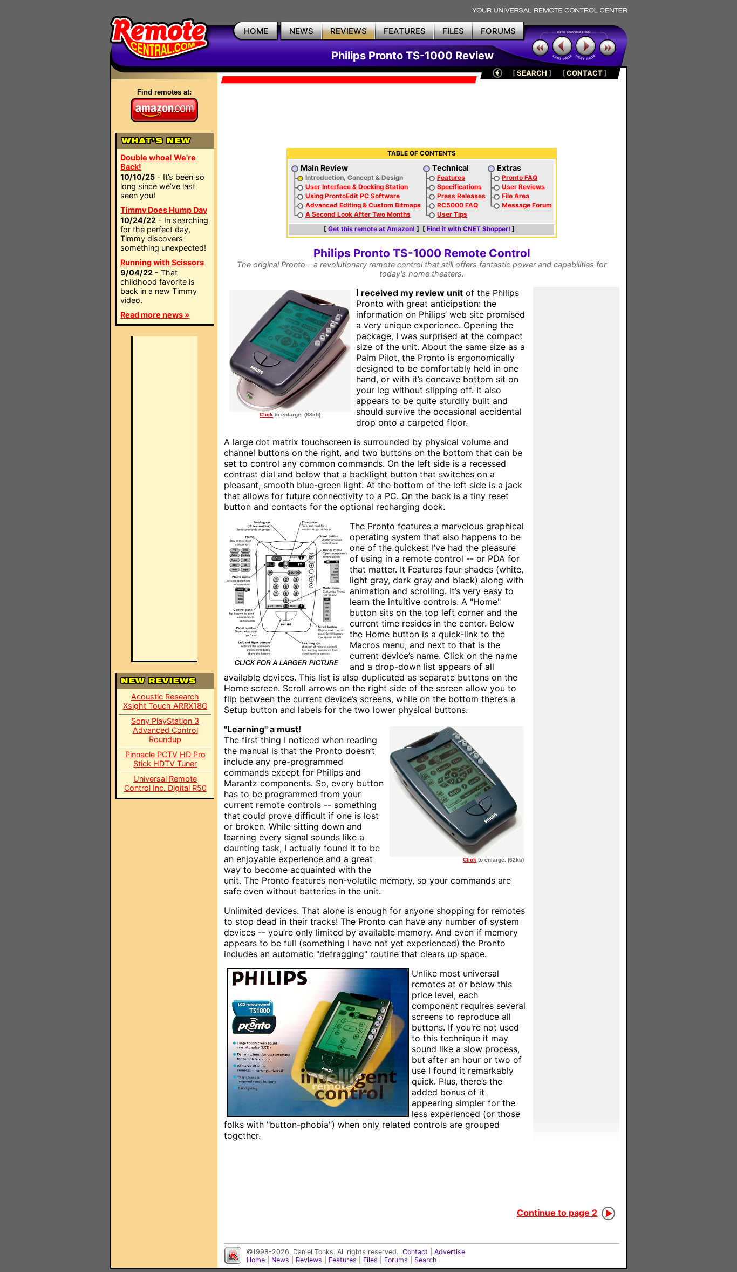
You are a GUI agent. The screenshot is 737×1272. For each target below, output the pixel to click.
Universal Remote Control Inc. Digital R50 (165, 783)
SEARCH (532, 73)
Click (266, 415)
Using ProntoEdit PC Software (352, 196)
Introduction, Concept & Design (354, 177)
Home (256, 1260)
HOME (256, 31)
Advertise (449, 1252)
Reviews (309, 1260)
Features (451, 177)
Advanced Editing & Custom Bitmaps (363, 205)
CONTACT (585, 73)
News (280, 1260)
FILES (453, 31)
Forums (396, 1260)
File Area (515, 196)
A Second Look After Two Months (358, 214)
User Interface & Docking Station (356, 187)
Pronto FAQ (519, 177)
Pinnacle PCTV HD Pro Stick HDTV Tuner (165, 759)
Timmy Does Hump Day (163, 209)
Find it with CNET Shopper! (468, 229)
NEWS (301, 31)
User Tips (452, 214)
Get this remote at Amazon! (371, 229)
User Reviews (523, 187)
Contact (415, 1252)
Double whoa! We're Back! (158, 162)
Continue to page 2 (557, 1212)
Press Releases (461, 196)
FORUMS (498, 31)
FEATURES (405, 31)
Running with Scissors (162, 262)
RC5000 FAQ (457, 205)
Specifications (459, 187)
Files (370, 1260)
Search (425, 1260)
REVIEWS (348, 31)
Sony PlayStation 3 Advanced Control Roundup (165, 730)
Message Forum (527, 205)
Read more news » (154, 314)
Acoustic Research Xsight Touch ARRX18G (165, 701)
